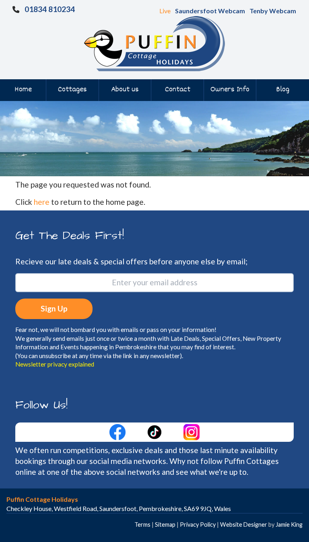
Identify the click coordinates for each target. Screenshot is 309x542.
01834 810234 (50, 9)
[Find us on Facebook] (118, 431)
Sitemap (165, 524)
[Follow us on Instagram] (191, 431)
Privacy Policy (198, 524)
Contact (177, 90)
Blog (282, 90)
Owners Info (229, 90)
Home (23, 90)
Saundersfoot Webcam (210, 10)
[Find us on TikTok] (155, 431)
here (41, 201)
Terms (142, 524)
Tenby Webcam (272, 10)
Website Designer (243, 524)
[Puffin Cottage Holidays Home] (154, 43)
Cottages (72, 90)
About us (125, 90)
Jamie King (289, 524)
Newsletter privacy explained (54, 364)
